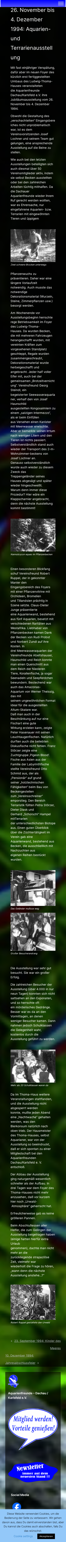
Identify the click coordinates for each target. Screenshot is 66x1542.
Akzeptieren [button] (46, 1536)
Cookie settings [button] (23, 1536)
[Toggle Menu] (61, 3)
